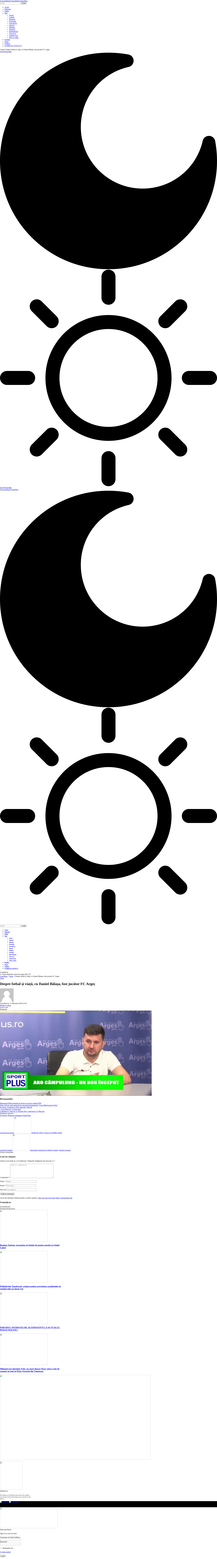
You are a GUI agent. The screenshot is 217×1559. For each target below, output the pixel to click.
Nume (3, 1181)
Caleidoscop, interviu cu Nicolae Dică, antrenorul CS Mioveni (22, 1111)
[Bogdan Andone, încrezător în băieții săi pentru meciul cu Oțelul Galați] (23, 1241)
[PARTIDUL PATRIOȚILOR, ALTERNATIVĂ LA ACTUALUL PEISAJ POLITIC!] (23, 1323)
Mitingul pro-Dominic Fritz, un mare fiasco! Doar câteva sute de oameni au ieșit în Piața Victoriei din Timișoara (29, 1370)
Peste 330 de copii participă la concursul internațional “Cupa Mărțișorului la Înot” (29, 1105)
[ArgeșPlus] (13, 1)
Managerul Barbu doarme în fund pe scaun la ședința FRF (20, 1103)
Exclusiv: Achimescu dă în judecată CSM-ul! (16, 1107)
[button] (5, 52)
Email (3, 1185)
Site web (3, 1190)
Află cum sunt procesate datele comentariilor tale (55, 1198)
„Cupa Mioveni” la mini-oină (10, 1109)
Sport (2, 978)
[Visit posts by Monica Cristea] (7, 1001)
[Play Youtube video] (76, 1053)
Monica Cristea (5, 1005)
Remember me (7, 1548)
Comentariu (5, 1177)
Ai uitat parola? (5, 1552)
